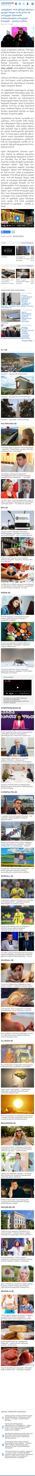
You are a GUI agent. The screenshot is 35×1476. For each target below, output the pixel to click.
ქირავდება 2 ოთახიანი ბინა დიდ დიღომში (23, 258)
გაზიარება (7, 232)
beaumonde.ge (8, 1123)
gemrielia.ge (7, 1291)
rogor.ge (5, 593)
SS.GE (4, 243)
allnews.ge (7, 1041)
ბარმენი (4, 257)
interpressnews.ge (11, 708)
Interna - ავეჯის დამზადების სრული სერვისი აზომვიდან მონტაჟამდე (23, 281)
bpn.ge (4, 508)
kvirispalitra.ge (9, 792)
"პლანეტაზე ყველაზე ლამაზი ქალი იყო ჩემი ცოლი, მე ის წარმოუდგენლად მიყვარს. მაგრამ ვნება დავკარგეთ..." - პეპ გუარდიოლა (19, 1436)
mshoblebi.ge (8, 1207)
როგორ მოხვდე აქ (27, 243)
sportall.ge (7, 876)
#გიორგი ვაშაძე (18, 236)
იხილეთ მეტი (27, 341)
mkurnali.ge (7, 960)
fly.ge (4, 350)
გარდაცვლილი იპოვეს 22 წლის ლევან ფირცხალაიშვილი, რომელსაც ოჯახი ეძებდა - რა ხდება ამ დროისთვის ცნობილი (18, 1418)
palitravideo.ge (9, 424)
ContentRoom (29, 265)
